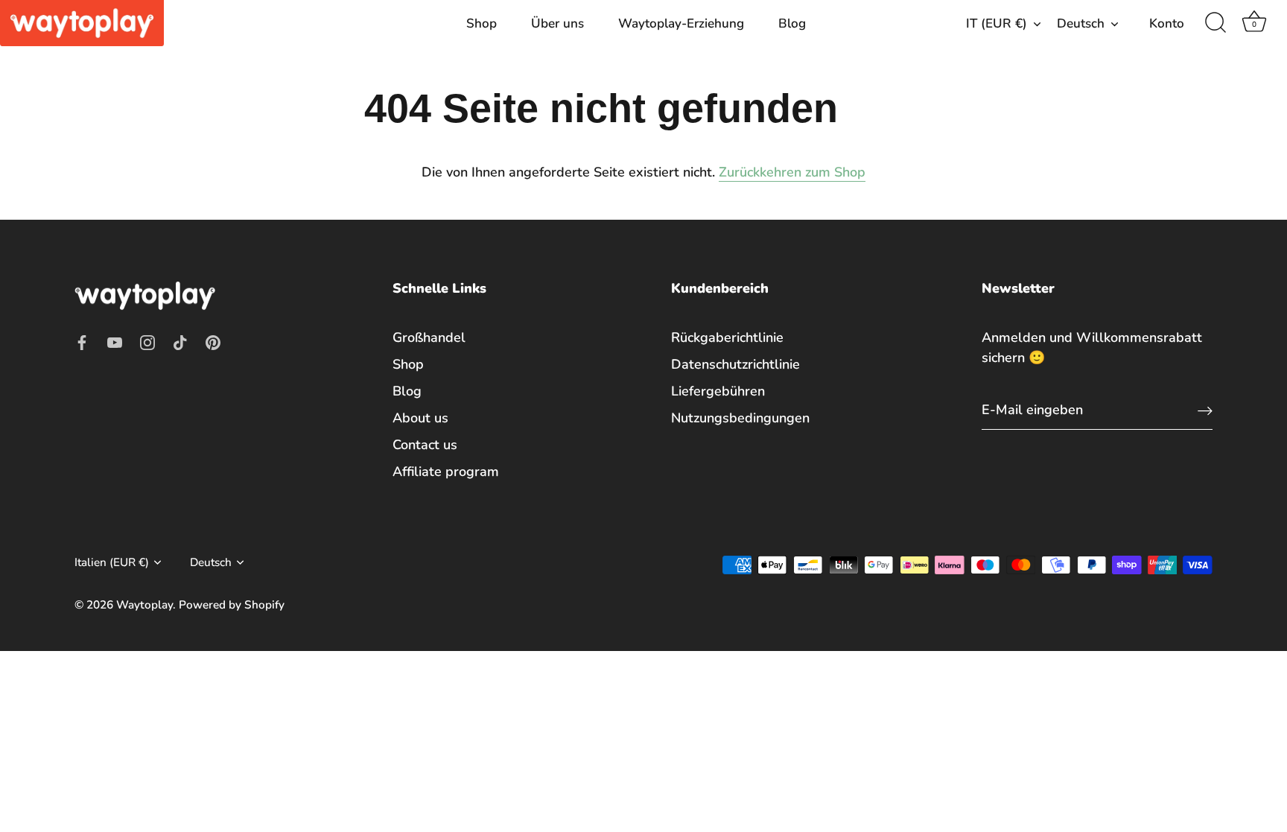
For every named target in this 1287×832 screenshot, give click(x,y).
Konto (1166, 23)
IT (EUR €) (996, 23)
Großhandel (429, 337)
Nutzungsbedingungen (740, 418)
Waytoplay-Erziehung (681, 23)
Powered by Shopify (232, 604)
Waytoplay (144, 604)
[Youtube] (114, 341)
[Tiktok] (180, 341)
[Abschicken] (1205, 410)
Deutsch (1081, 23)
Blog (792, 23)
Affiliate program (446, 471)
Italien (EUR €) (111, 563)
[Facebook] (81, 341)
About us (420, 418)
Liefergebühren (718, 391)
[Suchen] (1215, 23)
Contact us (425, 445)
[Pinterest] (213, 341)
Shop (481, 23)
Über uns (557, 23)
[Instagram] (147, 341)
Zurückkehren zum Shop (792, 172)
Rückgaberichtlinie (727, 337)
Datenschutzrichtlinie (735, 364)
